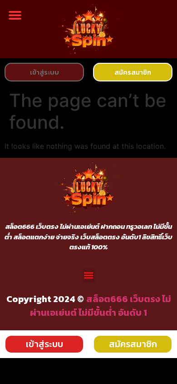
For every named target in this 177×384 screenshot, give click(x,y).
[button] (15, 15)
